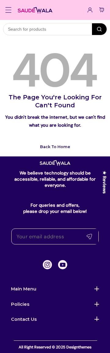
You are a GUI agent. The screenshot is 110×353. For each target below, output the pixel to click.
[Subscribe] (89, 236)
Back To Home (55, 146)
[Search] (99, 29)
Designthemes (78, 347)
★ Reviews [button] (104, 182)
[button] (8, 9)
